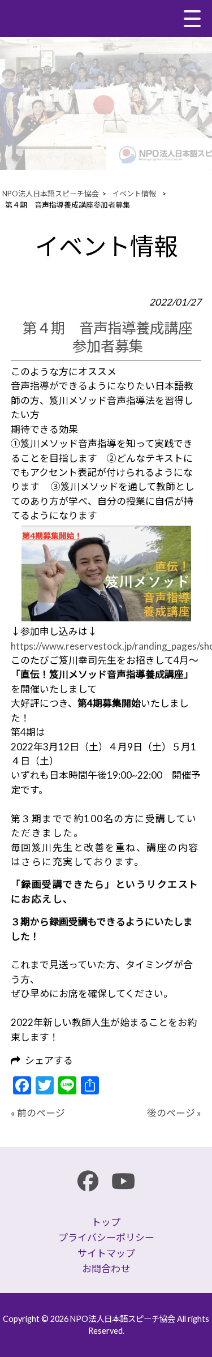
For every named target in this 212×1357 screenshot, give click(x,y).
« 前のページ (38, 1113)
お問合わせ (106, 1268)
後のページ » (174, 1113)
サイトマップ (106, 1253)
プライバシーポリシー (106, 1237)
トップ (106, 1222)
